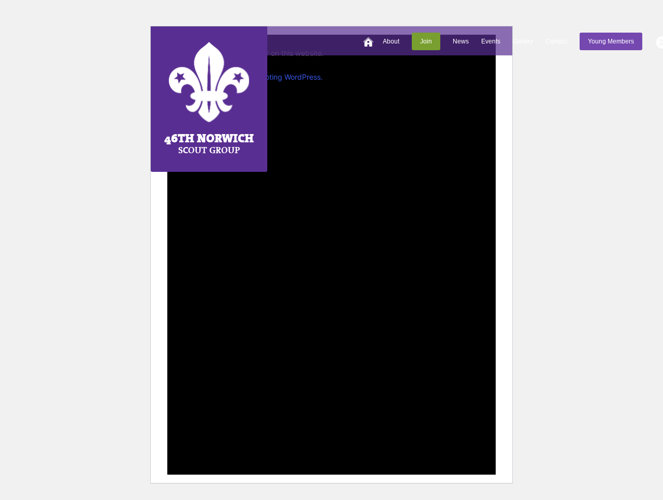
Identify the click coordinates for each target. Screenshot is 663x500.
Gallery (523, 41)
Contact (556, 41)
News (461, 41)
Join (426, 41)
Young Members (611, 41)
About (391, 41)
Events (490, 41)
